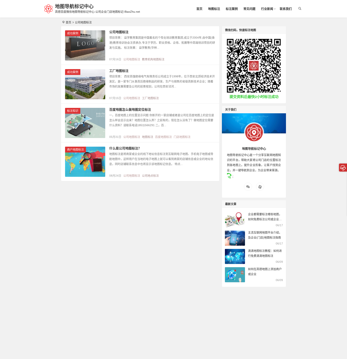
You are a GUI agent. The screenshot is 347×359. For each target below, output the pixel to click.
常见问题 (249, 8)
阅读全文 (211, 57)
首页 (199, 8)
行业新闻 (267, 8)
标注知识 (72, 110)
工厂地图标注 (119, 71)
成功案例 (72, 33)
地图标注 (214, 8)
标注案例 (232, 8)
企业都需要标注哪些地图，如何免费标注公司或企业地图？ (265, 219)
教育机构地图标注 (153, 59)
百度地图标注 (163, 136)
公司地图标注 (119, 32)
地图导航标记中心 (74, 6)
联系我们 (286, 8)
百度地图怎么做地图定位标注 (130, 109)
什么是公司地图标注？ (125, 148)
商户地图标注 (75, 149)
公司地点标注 (150, 175)
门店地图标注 (182, 136)
